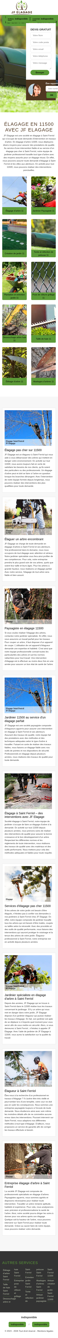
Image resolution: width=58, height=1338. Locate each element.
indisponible (21, 19)
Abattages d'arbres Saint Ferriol (40, 1285)
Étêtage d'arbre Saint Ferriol (6, 1275)
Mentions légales (45, 1331)
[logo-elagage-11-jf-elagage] (29, 7)
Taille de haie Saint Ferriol (6, 1289)
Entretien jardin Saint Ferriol (29, 1282)
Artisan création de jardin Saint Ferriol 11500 (51, 1290)
